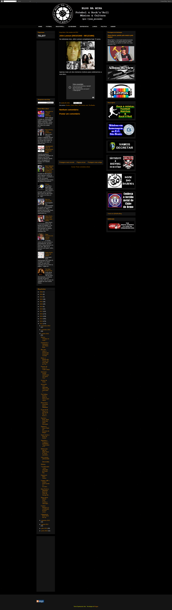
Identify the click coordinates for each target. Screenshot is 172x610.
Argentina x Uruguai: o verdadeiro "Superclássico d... (45, 443)
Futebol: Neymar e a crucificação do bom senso (45, 509)
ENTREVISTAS (84, 26)
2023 (41, 296)
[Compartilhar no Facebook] (79, 103)
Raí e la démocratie (48, 200)
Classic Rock (74, 105)
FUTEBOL (49, 26)
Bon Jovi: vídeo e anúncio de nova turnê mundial (45, 352)
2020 (41, 304)
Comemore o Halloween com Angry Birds (44, 345)
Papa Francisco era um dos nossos (49, 236)
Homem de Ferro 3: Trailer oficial (45, 368)
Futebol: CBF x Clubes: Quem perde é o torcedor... (45, 483)
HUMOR (113, 26)
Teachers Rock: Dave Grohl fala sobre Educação (45, 421)
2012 (41, 323)
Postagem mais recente (66, 162)
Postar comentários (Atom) (83, 167)
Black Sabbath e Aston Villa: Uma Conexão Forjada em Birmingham (49, 169)
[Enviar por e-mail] (74, 103)
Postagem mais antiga (95, 162)
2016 (41, 314)
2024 (41, 294)
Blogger (96, 606)
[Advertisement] (46, 68)
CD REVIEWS (72, 26)
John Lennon (81, 105)
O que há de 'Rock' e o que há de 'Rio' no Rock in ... (44, 412)
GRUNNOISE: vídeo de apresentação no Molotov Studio (49, 149)
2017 (41, 311)
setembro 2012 (45, 520)
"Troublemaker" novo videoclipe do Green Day (45, 469)
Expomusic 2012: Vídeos (44, 476)
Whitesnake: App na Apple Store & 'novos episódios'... (45, 452)
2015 (41, 316)
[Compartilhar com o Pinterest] (81, 103)
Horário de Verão (44, 381)
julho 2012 (44, 528)
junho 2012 (44, 530)
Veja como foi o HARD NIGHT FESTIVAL (49, 114)
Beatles (68, 105)
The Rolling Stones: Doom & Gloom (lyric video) (45, 397)
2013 (41, 321)
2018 (41, 309)
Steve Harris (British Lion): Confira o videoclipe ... (45, 500)
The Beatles (92, 105)
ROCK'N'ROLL (60, 26)
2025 (41, 292)
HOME (40, 26)
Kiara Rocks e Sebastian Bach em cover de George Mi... (45, 492)
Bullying (43, 464)
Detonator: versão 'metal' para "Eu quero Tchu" (45, 375)
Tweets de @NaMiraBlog (115, 213)
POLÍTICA (104, 26)
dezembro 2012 (45, 325)
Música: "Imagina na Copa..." (45, 338)
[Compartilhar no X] (78, 103)
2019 (41, 306)
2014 (41, 318)
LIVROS (94, 26)
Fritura (47, 184)
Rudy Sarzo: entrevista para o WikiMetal (44, 405)
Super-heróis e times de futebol (49, 254)
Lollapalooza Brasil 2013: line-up (45, 516)
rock (87, 105)
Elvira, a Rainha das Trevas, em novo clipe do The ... (45, 361)
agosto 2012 (44, 524)
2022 (41, 299)
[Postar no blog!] (76, 103)
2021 (41, 301)
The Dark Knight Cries (48, 269)
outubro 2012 (45, 333)
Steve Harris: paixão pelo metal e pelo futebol (49, 218)
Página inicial (81, 162)
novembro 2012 (45, 329)
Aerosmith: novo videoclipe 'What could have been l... (45, 388)
